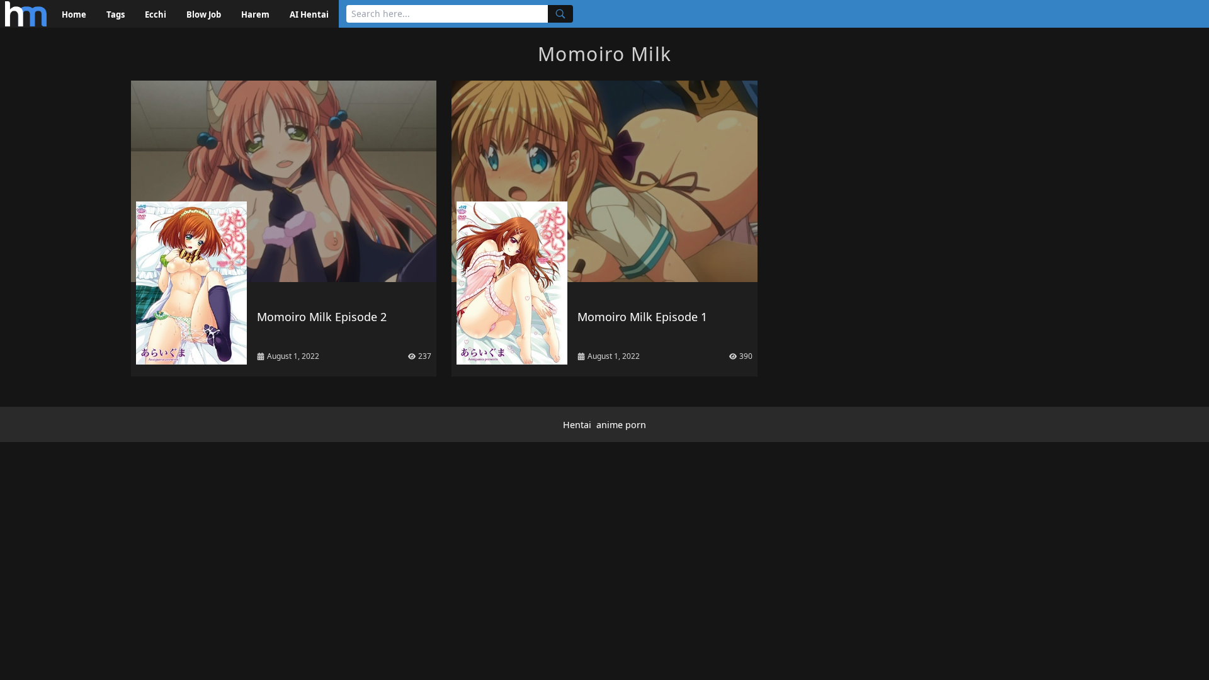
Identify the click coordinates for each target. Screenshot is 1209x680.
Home (74, 14)
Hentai (577, 425)
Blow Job (203, 14)
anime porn (621, 425)
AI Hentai (309, 14)
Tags (115, 14)
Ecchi (155, 14)
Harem (255, 14)
